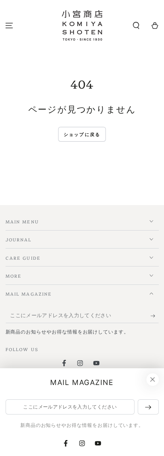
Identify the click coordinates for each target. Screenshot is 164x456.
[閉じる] (152, 380)
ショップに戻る (82, 134)
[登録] (154, 316)
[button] (136, 26)
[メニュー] (9, 26)
